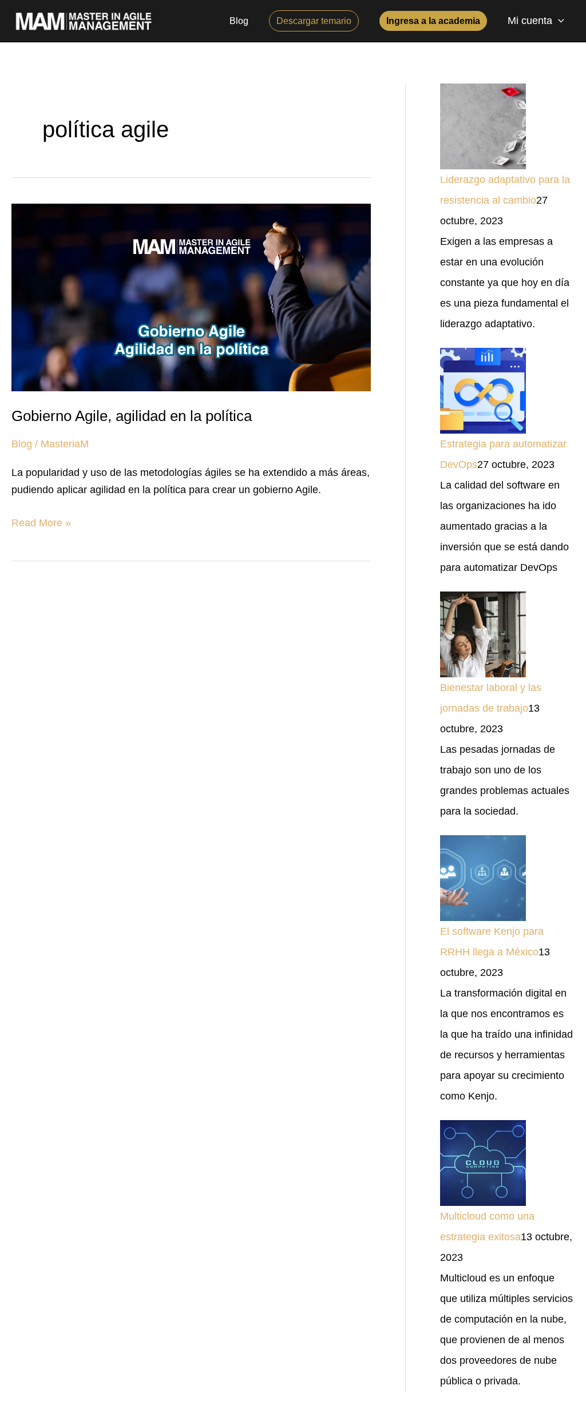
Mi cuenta (530, 20)
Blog (21, 444)
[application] (558, 21)
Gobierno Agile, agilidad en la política (131, 415)
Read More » (41, 521)
